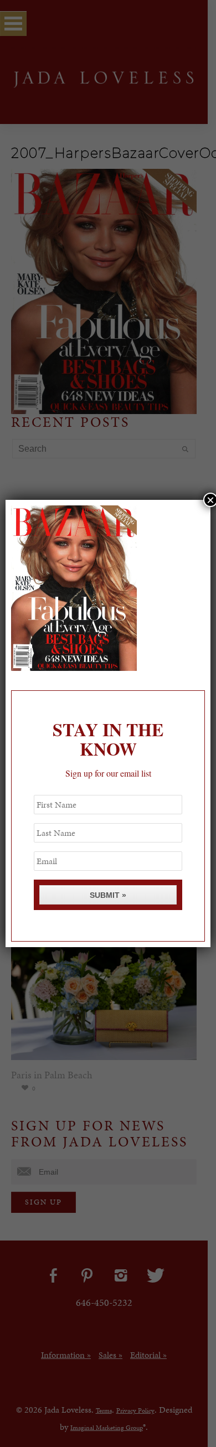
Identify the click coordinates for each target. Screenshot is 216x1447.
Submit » (108, 895)
